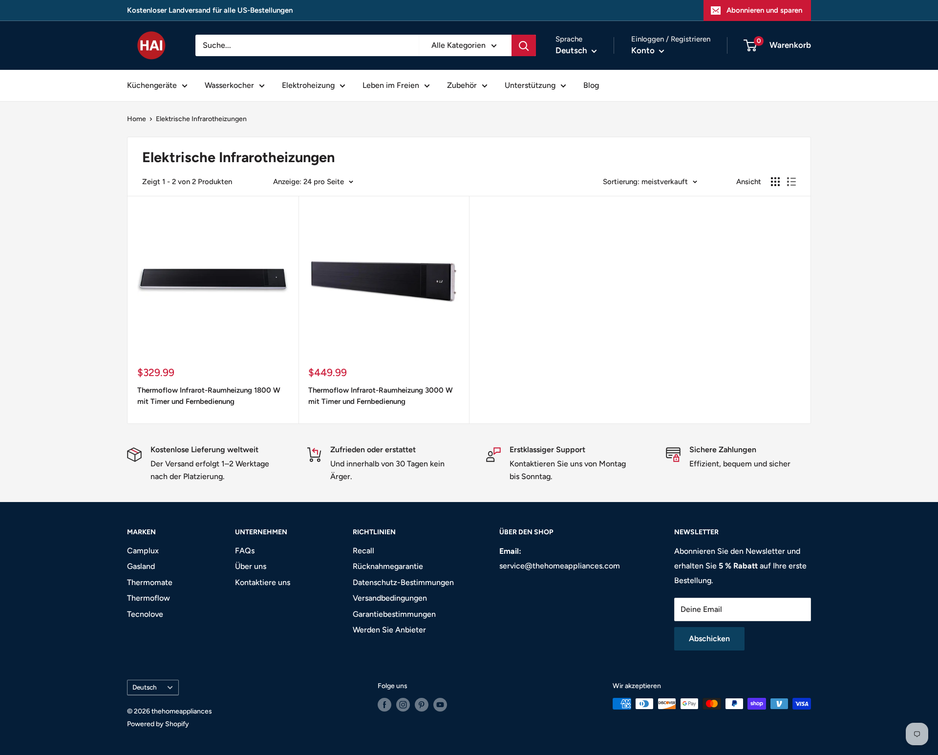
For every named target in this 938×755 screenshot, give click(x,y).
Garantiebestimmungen (394, 614)
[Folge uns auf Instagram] (403, 705)
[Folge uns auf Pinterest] (421, 705)
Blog (591, 85)
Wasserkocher (229, 85)
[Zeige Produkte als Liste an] (791, 181)
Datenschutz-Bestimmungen (403, 582)
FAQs (245, 550)
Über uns (250, 566)
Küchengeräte (152, 85)
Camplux (143, 550)
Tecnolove (145, 614)
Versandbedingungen (390, 598)
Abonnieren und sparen (764, 10)
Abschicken (709, 638)
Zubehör (462, 85)
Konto (644, 50)
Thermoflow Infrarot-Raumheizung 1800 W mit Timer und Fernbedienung (208, 396)
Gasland (141, 566)
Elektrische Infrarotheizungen (201, 119)
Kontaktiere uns (262, 582)
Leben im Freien (390, 85)
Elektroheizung (308, 85)
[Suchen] (524, 45)
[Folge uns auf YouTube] (440, 705)
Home (136, 119)
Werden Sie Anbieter (389, 629)
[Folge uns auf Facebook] (384, 705)
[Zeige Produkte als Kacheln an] (775, 181)
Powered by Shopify (158, 724)
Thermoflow (148, 598)
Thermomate (149, 582)
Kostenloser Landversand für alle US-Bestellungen (210, 10)
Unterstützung (530, 85)
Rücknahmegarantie (388, 566)
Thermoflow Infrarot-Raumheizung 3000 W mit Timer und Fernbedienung (380, 396)
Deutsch (144, 687)
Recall (363, 550)
